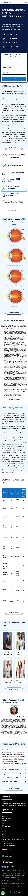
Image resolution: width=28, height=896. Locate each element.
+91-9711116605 (7, 843)
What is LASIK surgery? (7, 749)
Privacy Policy (10, 892)
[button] (26, 2)
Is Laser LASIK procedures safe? (10, 777)
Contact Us (4, 833)
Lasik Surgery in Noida (7, 885)
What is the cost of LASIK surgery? (10, 769)
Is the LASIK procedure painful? (10, 781)
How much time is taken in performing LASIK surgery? (13, 773)
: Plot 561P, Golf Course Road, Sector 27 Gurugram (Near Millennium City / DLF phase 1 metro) (14, 879)
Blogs (3, 836)
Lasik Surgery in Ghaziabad (19, 885)
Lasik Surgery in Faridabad (8, 886)
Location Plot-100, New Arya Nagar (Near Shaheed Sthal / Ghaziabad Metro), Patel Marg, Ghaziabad (13, 875)
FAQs (3, 834)
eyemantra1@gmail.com (9, 845)
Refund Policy (17, 892)
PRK (3, 823)
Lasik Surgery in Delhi (20, 883)
